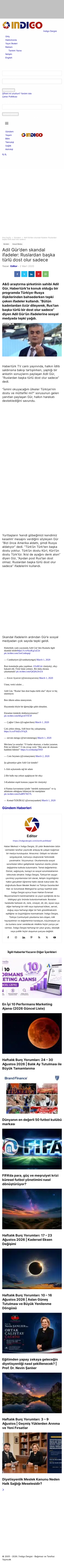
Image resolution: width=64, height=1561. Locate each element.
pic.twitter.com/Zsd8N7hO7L (18, 794)
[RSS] (39, 937)
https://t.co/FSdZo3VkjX (15, 731)
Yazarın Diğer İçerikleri (41, 952)
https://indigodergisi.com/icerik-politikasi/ (32, 841)
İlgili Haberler (17, 952)
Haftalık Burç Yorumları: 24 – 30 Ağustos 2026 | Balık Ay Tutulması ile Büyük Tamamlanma (32, 1064)
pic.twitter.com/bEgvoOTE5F (18, 715)
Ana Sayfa (6, 237)
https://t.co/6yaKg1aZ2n (28, 650)
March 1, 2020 (43, 659)
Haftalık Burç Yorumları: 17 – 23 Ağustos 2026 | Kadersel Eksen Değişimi (27, 1239)
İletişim (8, 54)
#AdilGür (37, 666)
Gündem (9, 131)
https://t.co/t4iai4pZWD (32, 749)
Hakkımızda (11, 40)
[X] (24, 274)
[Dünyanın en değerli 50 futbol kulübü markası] (32, 1093)
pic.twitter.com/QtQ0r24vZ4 (29, 671)
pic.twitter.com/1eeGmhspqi (17, 653)
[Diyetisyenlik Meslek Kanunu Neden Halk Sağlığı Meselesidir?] (32, 1453)
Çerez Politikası (9, 96)
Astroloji (9, 149)
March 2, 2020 (42, 756)
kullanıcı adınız (9, 77)
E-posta (6, 111)
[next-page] (3, 1490)
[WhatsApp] (46, 274)
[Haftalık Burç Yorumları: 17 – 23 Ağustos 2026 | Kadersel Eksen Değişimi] (32, 1209)
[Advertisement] (32, 200)
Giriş (7, 36)
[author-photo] (32, 832)
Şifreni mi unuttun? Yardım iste (17, 93)
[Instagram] (16, 937)
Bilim (7, 138)
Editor (13, 266)
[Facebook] (17, 274)
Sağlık (8, 145)
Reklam (9, 47)
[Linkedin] (31, 274)
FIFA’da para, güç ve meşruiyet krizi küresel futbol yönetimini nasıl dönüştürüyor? (30, 1180)
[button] (6, 124)
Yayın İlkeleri (11, 43)
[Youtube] (55, 937)
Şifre (4, 87)
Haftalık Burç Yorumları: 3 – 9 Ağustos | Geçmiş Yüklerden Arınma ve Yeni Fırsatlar (31, 1423)
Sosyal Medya (17, 244)
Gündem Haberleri (16, 808)
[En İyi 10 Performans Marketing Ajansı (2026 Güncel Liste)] (32, 978)
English (8, 57)
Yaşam (8, 135)
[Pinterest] (39, 274)
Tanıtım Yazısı (15, 50)
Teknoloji (9, 142)
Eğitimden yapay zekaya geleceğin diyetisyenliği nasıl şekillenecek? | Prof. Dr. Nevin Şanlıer (30, 1363)
